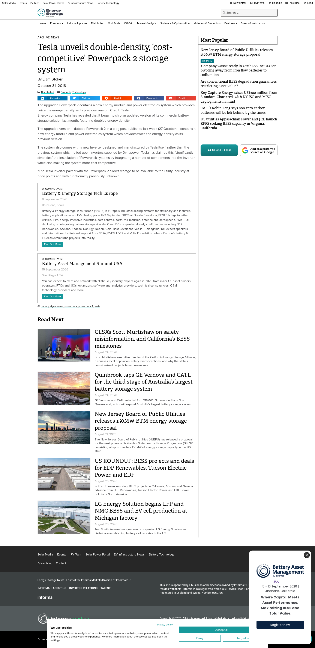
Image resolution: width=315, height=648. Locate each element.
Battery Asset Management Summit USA (82, 263)
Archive (44, 37)
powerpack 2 (85, 306)
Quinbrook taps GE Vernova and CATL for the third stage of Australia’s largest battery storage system (144, 382)
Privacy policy (165, 625)
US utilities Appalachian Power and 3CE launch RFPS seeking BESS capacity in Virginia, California (239, 124)
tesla (97, 306)
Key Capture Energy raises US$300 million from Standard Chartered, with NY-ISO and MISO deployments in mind (239, 97)
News (55, 37)
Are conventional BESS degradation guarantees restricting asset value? (239, 83)
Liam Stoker (53, 79)
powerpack (70, 306)
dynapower (56, 306)
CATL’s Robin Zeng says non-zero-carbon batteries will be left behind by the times (233, 110)
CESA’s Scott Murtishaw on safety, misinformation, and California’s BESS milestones (142, 339)
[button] (53, 98)
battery (45, 306)
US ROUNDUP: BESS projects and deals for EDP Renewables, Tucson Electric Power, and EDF (144, 468)
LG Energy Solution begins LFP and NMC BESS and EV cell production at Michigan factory (141, 511)
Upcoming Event (53, 188)
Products (66, 92)
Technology (79, 92)
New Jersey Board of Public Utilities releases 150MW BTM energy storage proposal (141, 421)
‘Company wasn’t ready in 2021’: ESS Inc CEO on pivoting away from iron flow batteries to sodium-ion (238, 70)
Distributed (47, 92)
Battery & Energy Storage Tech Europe (80, 193)
